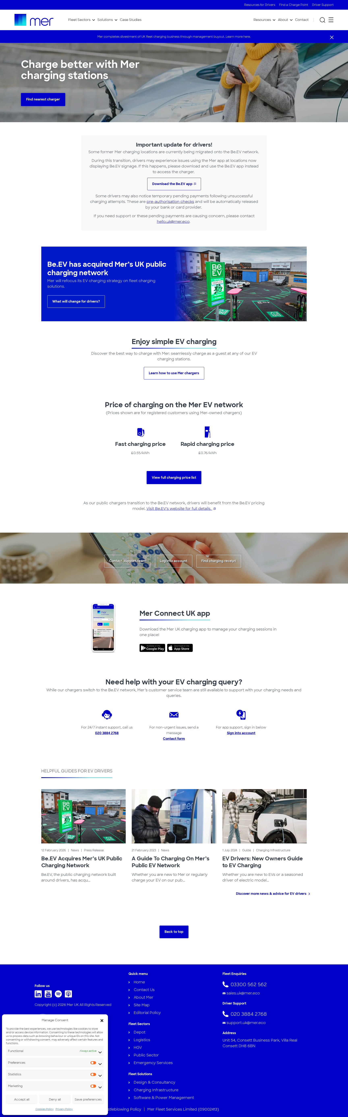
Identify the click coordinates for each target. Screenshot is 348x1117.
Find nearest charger (43, 99)
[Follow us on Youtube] (49, 996)
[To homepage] (34, 20)
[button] (102, 1020)
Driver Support (323, 5)
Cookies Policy (44, 1109)
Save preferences (88, 1099)
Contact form (174, 739)
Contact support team (127, 561)
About (283, 20)
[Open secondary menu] (331, 20)
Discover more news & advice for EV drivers (271, 894)
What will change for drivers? (76, 301)
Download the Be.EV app (172, 184)
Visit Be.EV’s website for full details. (179, 508)
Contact (302, 20)
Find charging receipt (218, 561)
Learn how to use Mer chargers (174, 373)
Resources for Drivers (259, 5)
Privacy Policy (64, 1109)
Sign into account (241, 733)
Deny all (55, 1099)
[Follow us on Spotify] (59, 996)
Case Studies (130, 20)
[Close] (332, 37)
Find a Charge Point (293, 5)
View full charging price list (174, 477)
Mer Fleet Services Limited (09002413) (183, 1109)
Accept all (21, 1099)
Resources (262, 20)
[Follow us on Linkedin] (39, 996)
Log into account (173, 561)
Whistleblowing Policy (120, 1109)
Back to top (174, 932)
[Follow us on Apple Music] (69, 996)
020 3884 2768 (107, 733)
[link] (153, 648)
